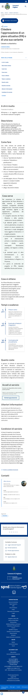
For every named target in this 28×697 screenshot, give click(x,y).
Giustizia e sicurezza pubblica (13, 631)
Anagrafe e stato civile (13, 618)
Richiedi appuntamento (10, 398)
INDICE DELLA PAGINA (6, 58)
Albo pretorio (13, 652)
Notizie (13, 642)
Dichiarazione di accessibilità (13, 680)
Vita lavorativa (13, 622)
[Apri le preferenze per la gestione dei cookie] (2, 694)
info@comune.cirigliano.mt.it (13, 668)
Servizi (6, 13)
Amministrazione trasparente (13, 654)
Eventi (13, 646)
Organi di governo (13, 604)
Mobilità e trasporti (13, 629)
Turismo (13, 628)
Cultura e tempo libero (13, 620)
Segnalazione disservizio (13, 678)
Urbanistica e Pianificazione (13, 626)
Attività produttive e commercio (13, 624)
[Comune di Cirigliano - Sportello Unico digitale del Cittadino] (7, 6)
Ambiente (13, 635)
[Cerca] (25, 6)
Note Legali (12, 687)
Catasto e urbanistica (13, 13)
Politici (13, 609)
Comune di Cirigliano (15, 6)
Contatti (13, 657)
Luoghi (13, 613)
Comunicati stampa (13, 644)
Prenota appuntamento (13, 675)
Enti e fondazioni (13, 608)
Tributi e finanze (13, 633)
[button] (26, 1)
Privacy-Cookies (4, 687)
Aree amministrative (13, 602)
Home (2, 13)
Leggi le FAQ (13, 677)
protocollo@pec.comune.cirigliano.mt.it (13, 666)
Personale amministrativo (13, 611)
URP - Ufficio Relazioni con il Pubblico (13, 670)
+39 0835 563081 (13, 664)
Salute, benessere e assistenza (13, 637)
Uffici (13, 606)
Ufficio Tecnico (7, 481)
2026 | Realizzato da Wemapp (14, 690)
